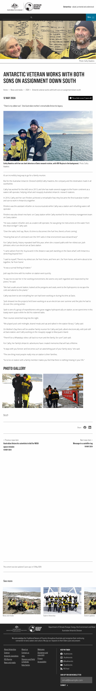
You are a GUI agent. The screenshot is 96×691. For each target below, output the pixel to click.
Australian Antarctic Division (72, 630)
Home (5, 89)
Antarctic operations (11, 656)
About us (25, 649)
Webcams (41, 649)
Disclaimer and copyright (43, 653)
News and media (17, 89)
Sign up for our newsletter (70, 675)
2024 (27, 89)
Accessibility (42, 661)
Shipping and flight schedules (28, 660)
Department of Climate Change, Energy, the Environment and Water (72, 627)
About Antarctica (10, 649)
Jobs (23, 656)
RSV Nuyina (8, 659)
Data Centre (26, 665)
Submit (63, 685)
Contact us (25, 652)
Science (6, 652)
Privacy (40, 658)
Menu (89, 17)
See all (5, 415)
